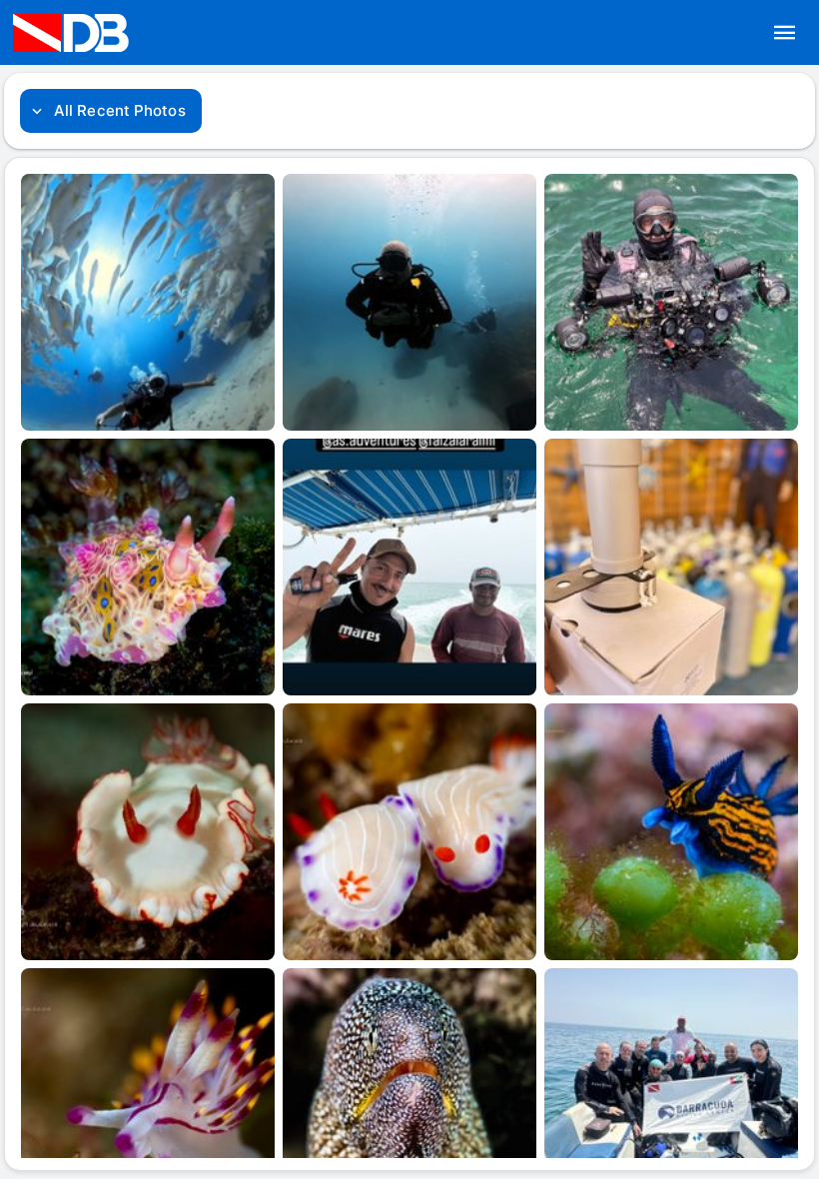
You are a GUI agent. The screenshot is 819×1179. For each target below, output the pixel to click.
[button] (785, 33)
